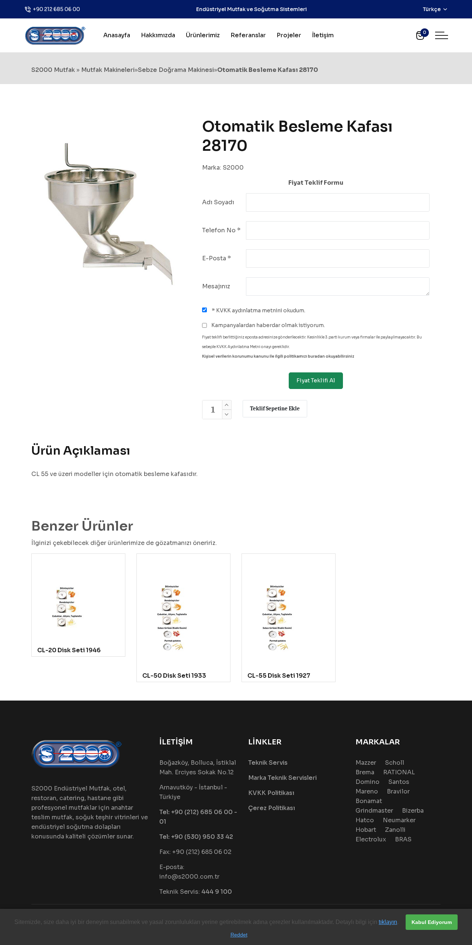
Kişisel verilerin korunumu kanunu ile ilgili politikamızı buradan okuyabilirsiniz (278, 356)
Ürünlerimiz (203, 35)
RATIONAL (399, 772)
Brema (364, 772)
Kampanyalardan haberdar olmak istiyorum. (267, 325)
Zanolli (395, 830)
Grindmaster (374, 810)
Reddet (238, 935)
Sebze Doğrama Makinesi (176, 70)
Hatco (364, 820)
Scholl (394, 763)
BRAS (403, 839)
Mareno (366, 791)
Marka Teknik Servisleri (282, 778)
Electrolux (370, 839)
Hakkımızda (158, 35)
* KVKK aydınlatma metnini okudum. (258, 310)
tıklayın (388, 922)
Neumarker (399, 820)
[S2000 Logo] (55, 35)
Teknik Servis (268, 763)
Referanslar (248, 35)
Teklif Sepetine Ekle (275, 408)
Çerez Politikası (271, 808)
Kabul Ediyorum (432, 922)
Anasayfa (116, 35)
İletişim (323, 35)
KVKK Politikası (271, 793)
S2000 (233, 167)
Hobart (365, 830)
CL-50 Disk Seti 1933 (174, 676)
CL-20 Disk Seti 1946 (69, 650)
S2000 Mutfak (53, 70)
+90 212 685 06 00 (56, 9)
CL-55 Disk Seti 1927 (278, 676)
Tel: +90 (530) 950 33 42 (196, 837)
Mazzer (365, 763)
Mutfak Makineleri (108, 70)
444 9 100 (216, 892)
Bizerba (413, 810)
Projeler (289, 35)
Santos (398, 782)
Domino (367, 782)
